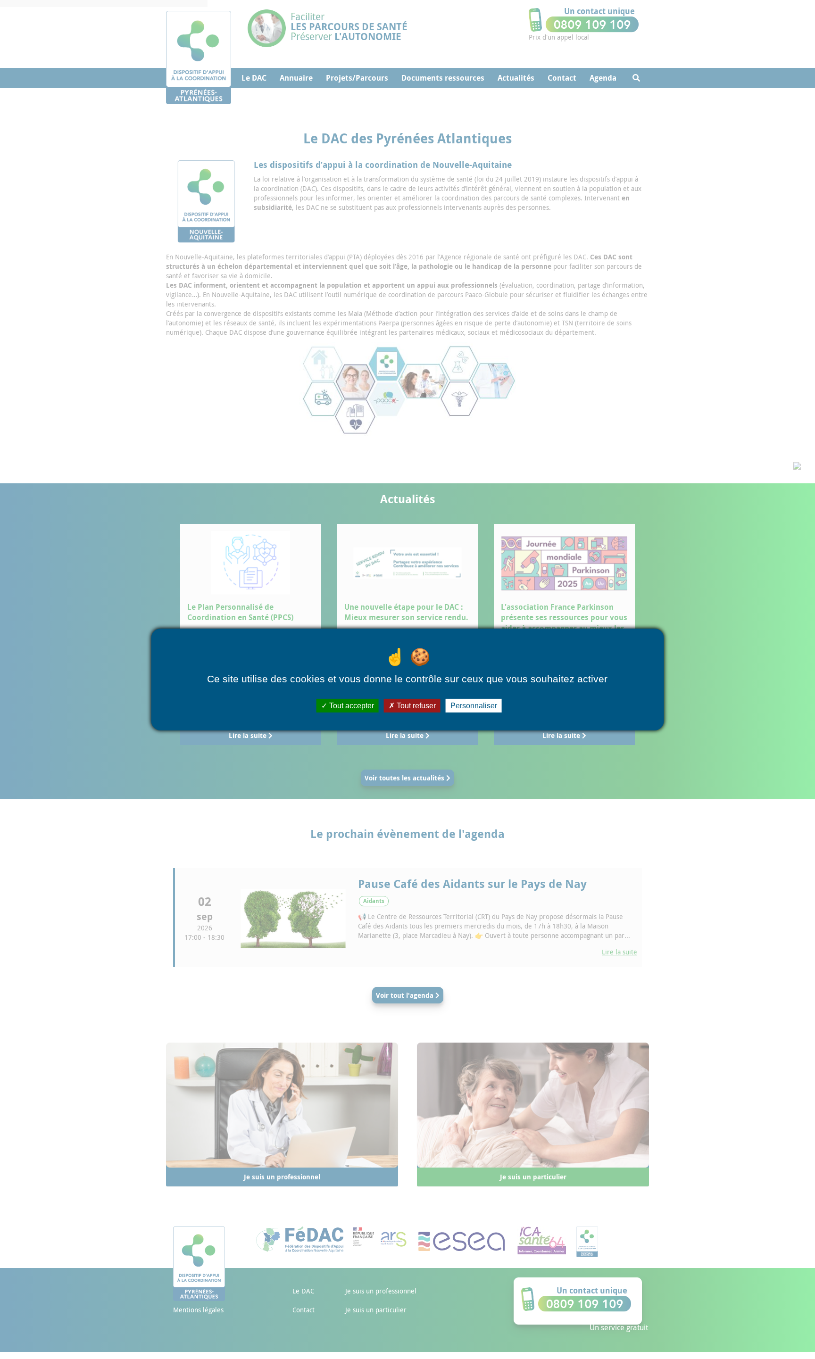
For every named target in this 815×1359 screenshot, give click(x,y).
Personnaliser (473, 706)
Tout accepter (350, 706)
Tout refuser (415, 706)
